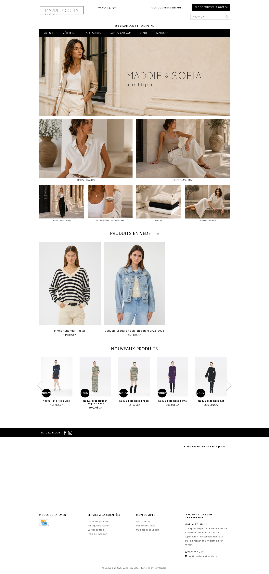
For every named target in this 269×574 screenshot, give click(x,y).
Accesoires (93, 33)
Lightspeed (160, 567)
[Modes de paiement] (44, 522)
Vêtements (70, 33)
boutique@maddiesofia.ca (202, 556)
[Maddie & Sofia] (61, 10)
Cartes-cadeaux (120, 33)
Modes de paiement (99, 521)
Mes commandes (145, 525)
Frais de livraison (97, 533)
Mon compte (143, 521)
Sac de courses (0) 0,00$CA (211, 7)
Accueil (49, 33)
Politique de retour (98, 525)
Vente (144, 33)
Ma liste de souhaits (147, 529)
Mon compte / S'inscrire (166, 7)
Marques (162, 33)
